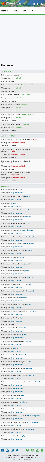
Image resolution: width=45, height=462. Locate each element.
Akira (20, 190)
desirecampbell (27, 85)
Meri (21, 318)
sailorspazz (30, 368)
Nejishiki (23, 334)
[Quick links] (43, 11)
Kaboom (24, 105)
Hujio (13, 151)
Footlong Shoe (31, 237)
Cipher (27, 196)
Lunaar (28, 304)
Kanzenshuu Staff (7, 136)
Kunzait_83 (24, 298)
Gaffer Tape (29, 244)
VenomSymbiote (32, 422)
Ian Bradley (22, 455)
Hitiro (22, 257)
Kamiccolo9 (30, 291)
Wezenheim (30, 429)
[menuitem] (34, 4)
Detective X (28, 217)
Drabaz (28, 223)
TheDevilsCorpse (27, 114)
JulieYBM (29, 277)
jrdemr (26, 271)
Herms (35, 139)
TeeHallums (23, 402)
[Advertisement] (22, 38)
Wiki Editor (4, 186)
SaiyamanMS (31, 375)
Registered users (17, 193)
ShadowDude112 (35, 382)
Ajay (22, 75)
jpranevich (27, 264)
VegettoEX (15, 174)
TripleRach (25, 124)
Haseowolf (30, 250)
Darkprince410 (25, 210)
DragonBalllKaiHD (26, 230)
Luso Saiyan (33, 311)
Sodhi (22, 395)
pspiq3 (15, 348)
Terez (35, 409)
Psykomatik (23, 355)
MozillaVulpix (23, 328)
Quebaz (28, 362)
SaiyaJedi (15, 163)
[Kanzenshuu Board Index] (12, 3)
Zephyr (22, 436)
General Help (5, 71)
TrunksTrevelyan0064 (33, 416)
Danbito (16, 203)
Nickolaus (27, 341)
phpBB (15, 457)
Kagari (29, 284)
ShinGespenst (18, 389)
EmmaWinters (26, 95)
